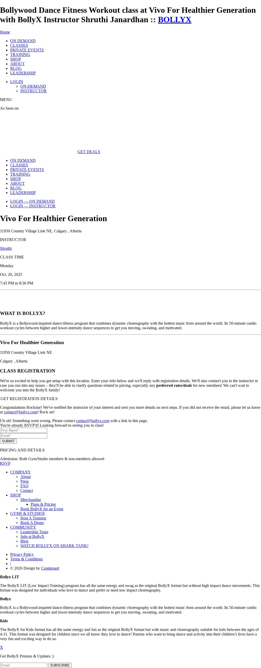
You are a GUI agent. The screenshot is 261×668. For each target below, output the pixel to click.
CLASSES (19, 45)
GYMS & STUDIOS (27, 513)
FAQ (24, 486)
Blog (24, 541)
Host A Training (33, 518)
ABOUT (17, 64)
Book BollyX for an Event (41, 509)
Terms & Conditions (26, 559)
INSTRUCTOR (33, 91)
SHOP (15, 59)
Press (24, 481)
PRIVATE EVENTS (27, 50)
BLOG (16, 68)
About (25, 476)
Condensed (50, 568)
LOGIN (16, 82)
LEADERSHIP (23, 73)
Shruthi (6, 248)
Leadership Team (34, 532)
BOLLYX (174, 19)
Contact (26, 490)
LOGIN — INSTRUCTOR (33, 206)
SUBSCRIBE (60, 665)
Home (5, 32)
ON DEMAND (23, 41)
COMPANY (20, 472)
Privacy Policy (22, 554)
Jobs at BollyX (32, 536)
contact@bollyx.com (20, 412)
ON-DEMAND (33, 86)
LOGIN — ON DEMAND (32, 201)
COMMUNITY (23, 527)
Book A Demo (32, 522)
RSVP (5, 463)
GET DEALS (88, 152)
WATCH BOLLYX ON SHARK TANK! (54, 546)
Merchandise (30, 499)
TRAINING (20, 54)
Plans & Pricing (43, 504)
